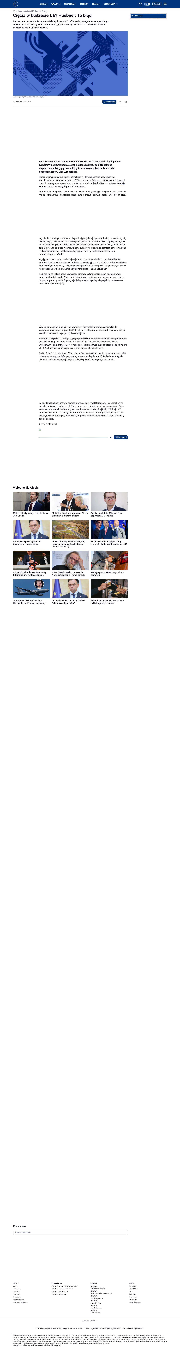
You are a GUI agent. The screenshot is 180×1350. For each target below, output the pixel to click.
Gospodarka (109, 4)
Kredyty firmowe (95, 1308)
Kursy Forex (133, 1297)
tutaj (58, 1345)
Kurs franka (16, 1294)
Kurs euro (16, 1291)
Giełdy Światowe (134, 1302)
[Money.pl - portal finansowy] (30, 4)
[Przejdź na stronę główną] (15, 6)
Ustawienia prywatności (133, 1328)
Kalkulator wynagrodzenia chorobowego (65, 1286)
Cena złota (133, 1286)
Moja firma (69, 4)
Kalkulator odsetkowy (59, 1294)
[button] (147, 4)
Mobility (84, 4)
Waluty (54, 4)
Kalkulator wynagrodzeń (60, 1291)
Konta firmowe (95, 1313)
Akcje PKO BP (133, 1289)
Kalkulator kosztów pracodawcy (62, 1289)
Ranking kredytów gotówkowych (101, 1293)
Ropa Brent (133, 1300)
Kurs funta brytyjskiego (20, 1302)
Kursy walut (16, 1289)
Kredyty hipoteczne (96, 1298)
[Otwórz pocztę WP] (140, 4)
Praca (95, 4)
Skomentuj (110, 102)
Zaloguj (157, 4)
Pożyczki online (95, 1303)
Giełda (43, 4)
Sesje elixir (132, 1294)
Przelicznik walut (18, 1300)
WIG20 (131, 1291)
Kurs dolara (16, 1297)
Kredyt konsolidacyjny (97, 1288)
